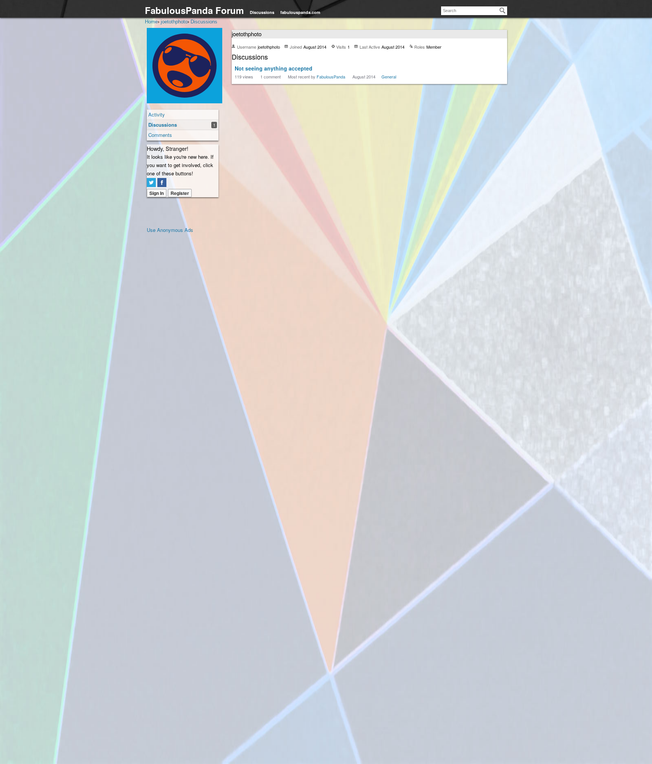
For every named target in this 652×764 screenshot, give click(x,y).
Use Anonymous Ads (170, 229)
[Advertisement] (177, 347)
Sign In (156, 193)
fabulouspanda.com (300, 12)
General (388, 77)
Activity (156, 114)
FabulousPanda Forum (194, 10)
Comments (160, 134)
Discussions (262, 12)
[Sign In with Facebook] (161, 182)
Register (180, 193)
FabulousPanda (331, 77)
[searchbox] (474, 10)
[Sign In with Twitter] (151, 182)
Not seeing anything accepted (273, 68)
